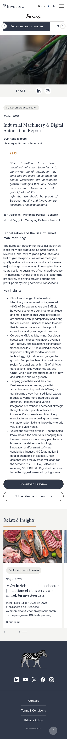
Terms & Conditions (33, 710)
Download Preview (33, 484)
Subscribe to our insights (33, 496)
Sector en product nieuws (26, 26)
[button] (63, 26)
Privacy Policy (33, 720)
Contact (33, 700)
